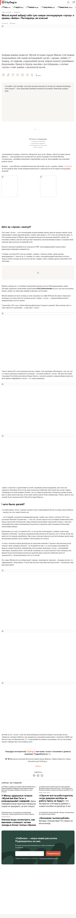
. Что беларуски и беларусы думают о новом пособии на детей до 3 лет (56, 801)
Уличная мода (5, 816)
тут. (49, 754)
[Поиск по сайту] (68, 2)
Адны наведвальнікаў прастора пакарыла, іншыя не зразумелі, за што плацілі (18, 801)
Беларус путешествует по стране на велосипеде (56, 821)
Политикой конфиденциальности (48, 858)
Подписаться (53, 853)
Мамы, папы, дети (44, 792)
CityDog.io (5, 23)
